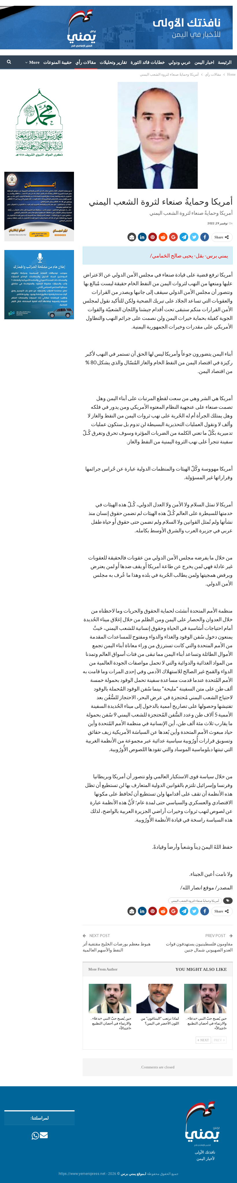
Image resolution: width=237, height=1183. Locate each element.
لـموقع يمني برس (133, 1174)
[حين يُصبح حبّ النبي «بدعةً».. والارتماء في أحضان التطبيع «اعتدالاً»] (205, 999)
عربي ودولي (180, 62)
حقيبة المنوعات (57, 62)
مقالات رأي (85, 62)
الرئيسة (225, 62)
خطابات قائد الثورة (148, 62)
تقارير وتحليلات (113, 62)
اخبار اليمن (204, 62)
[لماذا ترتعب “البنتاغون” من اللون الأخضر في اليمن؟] (157, 999)
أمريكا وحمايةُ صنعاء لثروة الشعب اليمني (195, 900)
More (34, 62)
